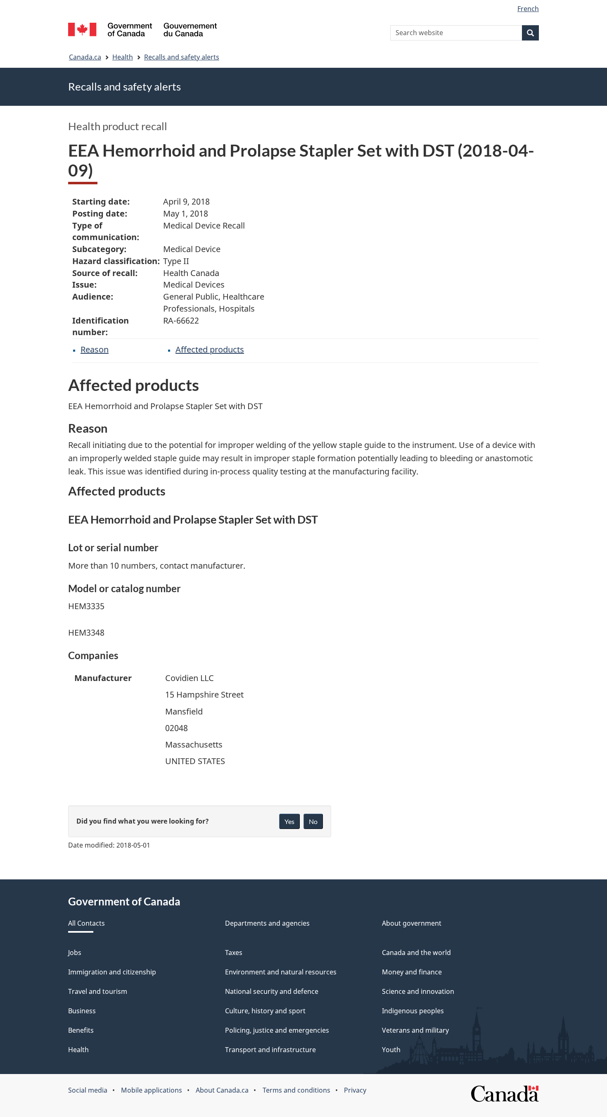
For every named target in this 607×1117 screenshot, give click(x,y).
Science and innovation (418, 991)
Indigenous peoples (413, 1010)
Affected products (209, 349)
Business (82, 1010)
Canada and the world (416, 952)
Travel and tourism (97, 991)
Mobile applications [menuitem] (151, 1090)
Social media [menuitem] (87, 1090)
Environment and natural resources (281, 971)
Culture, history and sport (265, 1010)
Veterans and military (415, 1030)
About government (411, 923)
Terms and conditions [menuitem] (296, 1090)
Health (122, 57)
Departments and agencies (267, 923)
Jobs (74, 952)
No (313, 821)
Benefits (81, 1030)
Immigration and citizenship (112, 971)
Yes (289, 821)
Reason (95, 349)
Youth (391, 1049)
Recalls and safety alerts (181, 57)
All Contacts (86, 923)
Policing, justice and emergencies (277, 1030)
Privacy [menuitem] (355, 1090)
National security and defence (271, 991)
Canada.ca (85, 57)
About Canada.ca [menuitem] (222, 1090)
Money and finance (412, 971)
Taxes (233, 952)
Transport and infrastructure (270, 1049)
